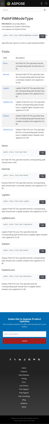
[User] (41, 3)
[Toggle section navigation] (44, 10)
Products (24, 371)
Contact (32, 420)
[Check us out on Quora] (29, 359)
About (24, 407)
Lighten (6, 88)
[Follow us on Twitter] (15, 359)
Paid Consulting (24, 396)
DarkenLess (8, 130)
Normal (6, 74)
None (5, 63)
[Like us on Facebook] (10, 359)
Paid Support (24, 393)
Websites (24, 403)
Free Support (24, 389)
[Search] (46, 3)
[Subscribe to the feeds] (39, 359)
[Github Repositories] (34, 359)
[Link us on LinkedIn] (19, 359)
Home (24, 368)
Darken (6, 116)
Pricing (24, 378)
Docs (24, 382)
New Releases (24, 375)
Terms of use (26, 420)
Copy (42, 36)
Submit (24, 341)
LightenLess (8, 102)
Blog (24, 400)
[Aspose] (15, 3)
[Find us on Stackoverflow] (24, 359)
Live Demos (23, 386)
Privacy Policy (18, 420)
